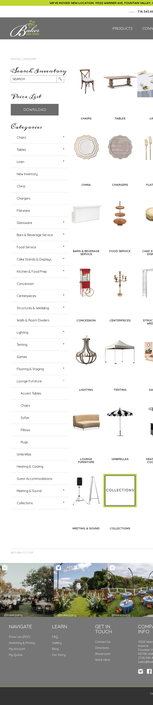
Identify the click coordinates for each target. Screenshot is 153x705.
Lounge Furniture (29, 381)
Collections (25, 503)
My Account (17, 649)
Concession (25, 284)
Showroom (102, 654)
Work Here (102, 660)
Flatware (23, 211)
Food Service (26, 247)
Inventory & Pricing (22, 643)
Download (34, 109)
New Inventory (27, 174)
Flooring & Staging (30, 369)
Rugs (24, 442)
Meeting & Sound (29, 491)
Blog (55, 649)
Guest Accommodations (34, 479)
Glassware (24, 223)
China (21, 186)
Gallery (57, 643)
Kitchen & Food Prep (32, 271)
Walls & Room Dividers (33, 320)
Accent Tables (31, 393)
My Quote (16, 655)
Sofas (25, 418)
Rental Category (23, 59)
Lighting (22, 332)
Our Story (59, 655)
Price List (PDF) (19, 637)
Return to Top (22, 552)
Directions (102, 648)
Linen (20, 162)
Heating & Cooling (30, 466)
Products (122, 28)
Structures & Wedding (33, 308)
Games (22, 357)
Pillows (25, 430)
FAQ (55, 637)
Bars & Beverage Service (35, 235)
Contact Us (102, 642)
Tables (21, 150)
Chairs (21, 137)
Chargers (23, 198)
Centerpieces (26, 296)
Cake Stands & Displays (34, 259)
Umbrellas (24, 454)
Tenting (22, 345)
